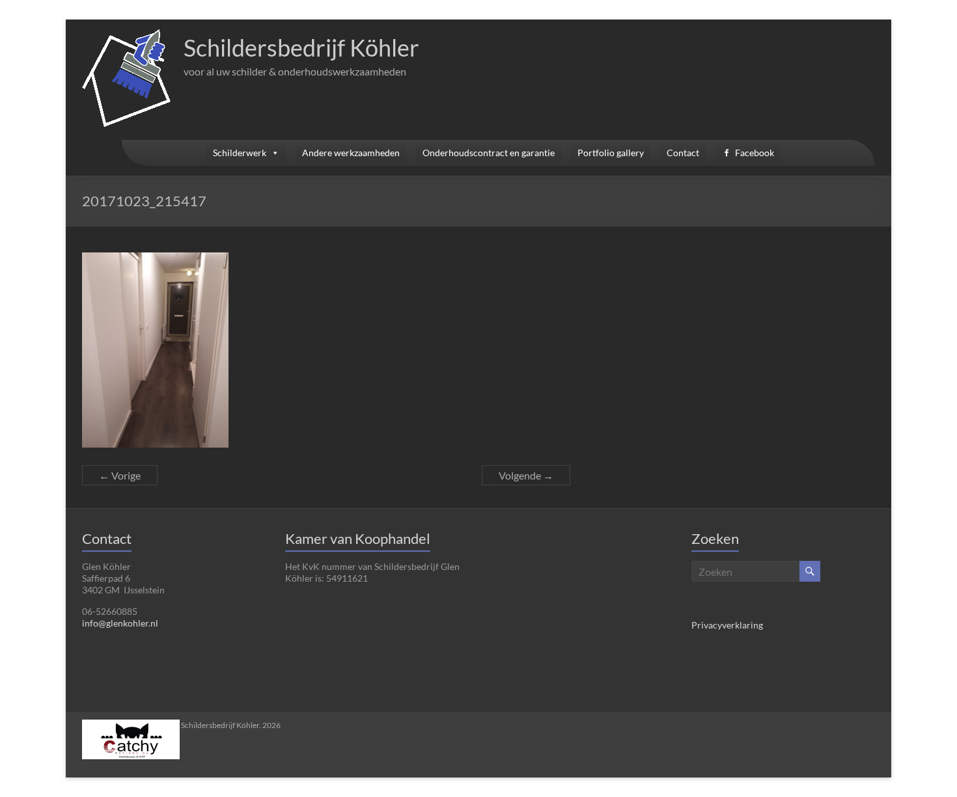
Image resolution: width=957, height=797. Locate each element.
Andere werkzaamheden (351, 152)
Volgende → (526, 475)
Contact (683, 152)
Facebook (754, 152)
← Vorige (120, 475)
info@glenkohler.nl (120, 622)
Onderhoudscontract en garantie (489, 152)
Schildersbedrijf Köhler (301, 47)
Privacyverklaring (727, 624)
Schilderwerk (239, 152)
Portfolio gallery (610, 152)
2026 (231, 725)
